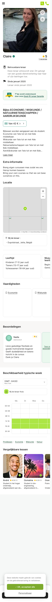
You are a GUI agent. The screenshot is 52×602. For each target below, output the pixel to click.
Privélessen (7, 442)
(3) (17, 480)
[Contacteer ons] (47, 3)
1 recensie (43, 59)
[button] (42, 12)
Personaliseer (25, 593)
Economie (12, 292)
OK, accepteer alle (26, 587)
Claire (7, 56)
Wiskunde (42, 292)
